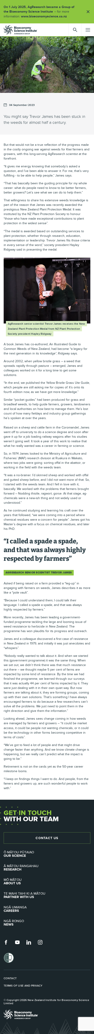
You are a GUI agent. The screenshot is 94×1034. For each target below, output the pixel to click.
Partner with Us (24, 895)
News (14, 922)
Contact (10, 978)
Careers (15, 909)
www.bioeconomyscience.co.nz (45, 16)
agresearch (20, 29)
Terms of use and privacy (23, 985)
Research (21, 867)
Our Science (19, 854)
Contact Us (47, 838)
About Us (13, 881)
